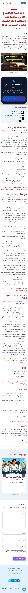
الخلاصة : (20, 119)
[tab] (17, 494)
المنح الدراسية (14, 9)
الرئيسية (8, 571)
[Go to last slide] (23, 475)
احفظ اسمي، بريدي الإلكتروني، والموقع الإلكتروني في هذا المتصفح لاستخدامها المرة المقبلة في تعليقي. (14, 552)
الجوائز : (20, 117)
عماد (16, 28)
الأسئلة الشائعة (11, 568)
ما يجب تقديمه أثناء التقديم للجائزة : (13, 115)
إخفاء (16, 107)
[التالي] (4, 475)
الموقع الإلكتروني (20, 547)
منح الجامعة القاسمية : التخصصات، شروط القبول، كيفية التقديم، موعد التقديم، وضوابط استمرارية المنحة (14, 361)
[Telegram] (24, 589)
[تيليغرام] (12, 580)
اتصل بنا (18, 568)
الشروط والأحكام (14, 573)
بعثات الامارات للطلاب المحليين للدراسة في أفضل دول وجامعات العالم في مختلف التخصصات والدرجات (14, 383)
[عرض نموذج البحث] (7, 3)
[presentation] (14, 466)
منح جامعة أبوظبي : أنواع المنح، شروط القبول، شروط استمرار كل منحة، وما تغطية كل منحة (14, 188)
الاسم (23, 533)
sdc (26, 443)
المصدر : (17, 121)
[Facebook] (18, 580)
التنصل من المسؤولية (16, 571)
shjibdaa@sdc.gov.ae (11, 406)
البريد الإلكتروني (21, 540)
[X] (15, 580)
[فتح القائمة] (3, 3)
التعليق (23, 513)
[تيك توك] (9, 580)
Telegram (23, 3)
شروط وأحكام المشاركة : (16, 113)
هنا (15, 412)
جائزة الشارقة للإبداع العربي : (16, 112)
